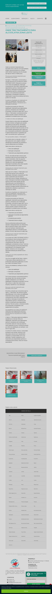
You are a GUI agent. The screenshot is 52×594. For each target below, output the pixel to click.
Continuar (26, 591)
